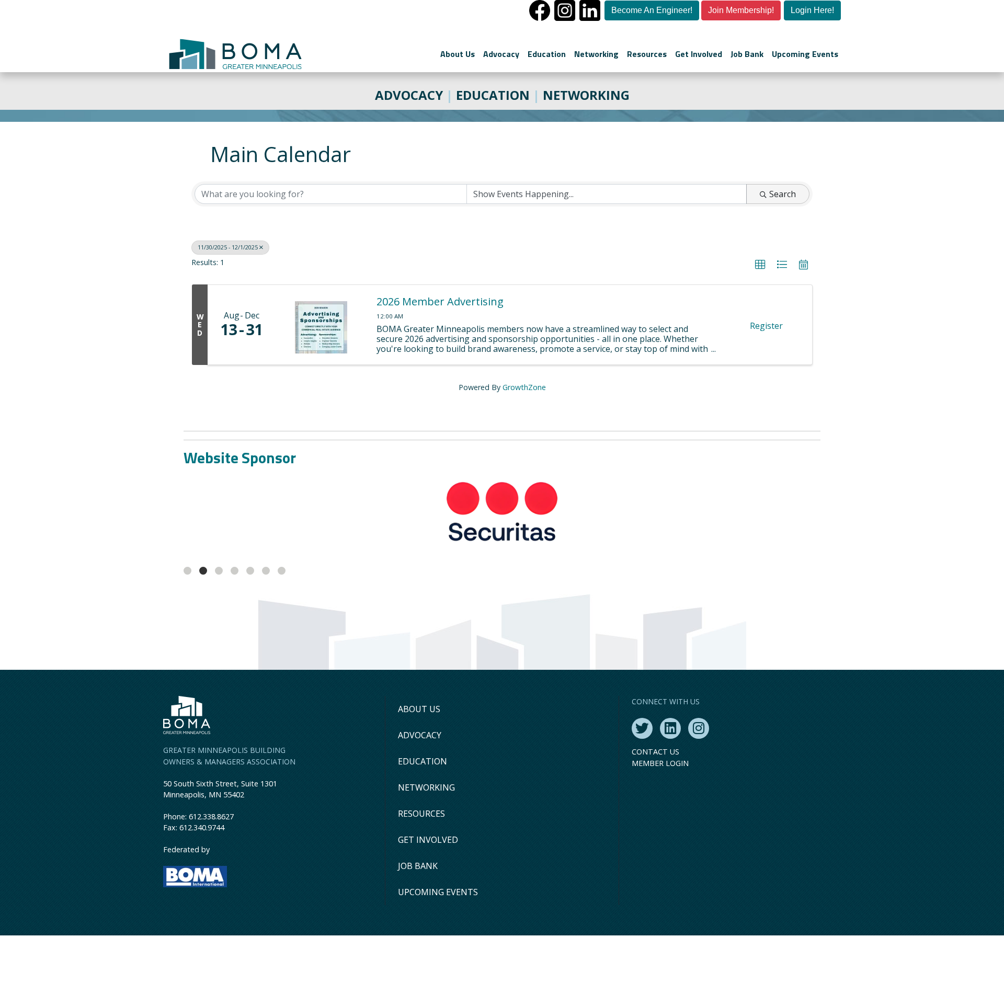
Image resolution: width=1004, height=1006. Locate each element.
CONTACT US (655, 752)
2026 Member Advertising (440, 301)
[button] (760, 264)
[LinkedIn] (670, 728)
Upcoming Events (805, 54)
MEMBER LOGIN (660, 763)
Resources (647, 54)
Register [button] (766, 325)
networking (586, 95)
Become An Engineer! (651, 10)
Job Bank (747, 54)
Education (547, 54)
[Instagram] (698, 728)
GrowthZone (524, 387)
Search (782, 194)
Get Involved (698, 54)
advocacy (409, 95)
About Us (457, 54)
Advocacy (501, 54)
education (493, 95)
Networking (596, 54)
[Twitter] (642, 728)
